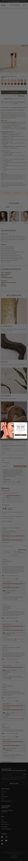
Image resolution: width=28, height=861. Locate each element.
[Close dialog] (26, 423)
